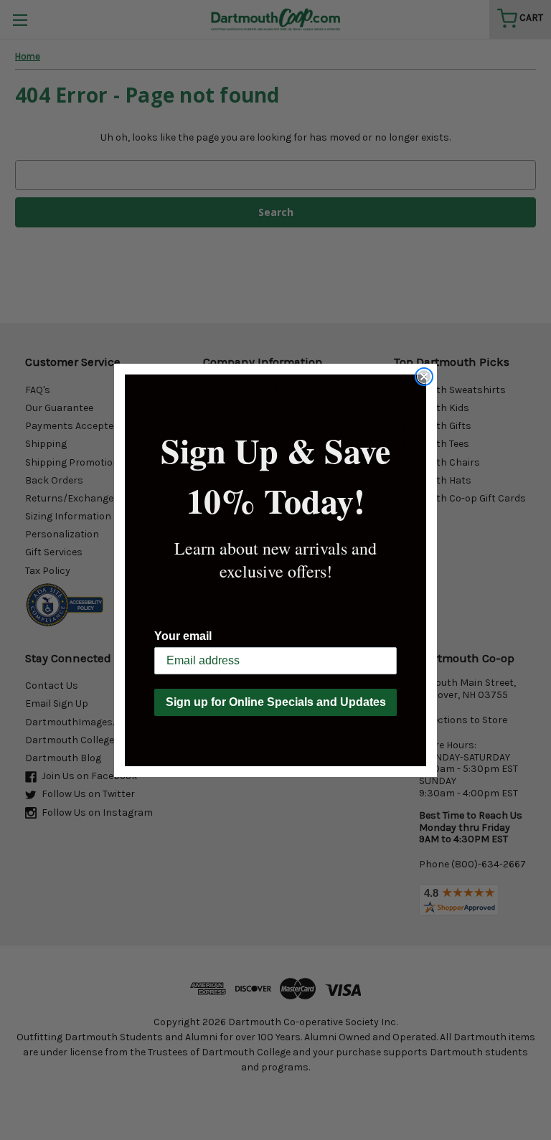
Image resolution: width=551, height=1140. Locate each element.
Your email (183, 636)
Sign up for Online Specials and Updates (276, 702)
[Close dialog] (424, 376)
